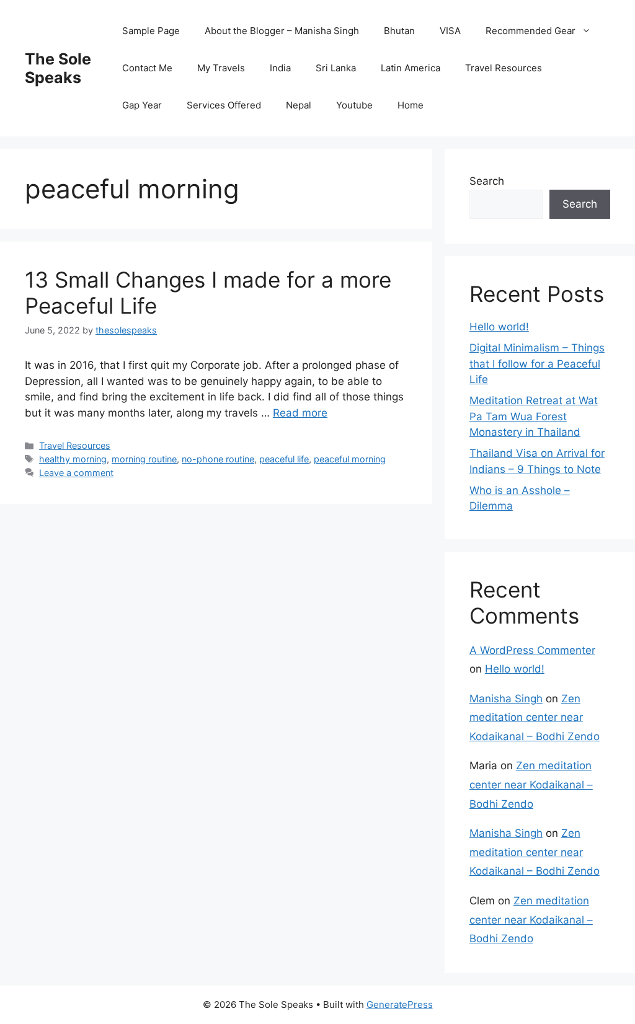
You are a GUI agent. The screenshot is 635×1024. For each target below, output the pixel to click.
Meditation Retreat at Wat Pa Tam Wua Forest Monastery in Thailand (533, 416)
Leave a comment (76, 472)
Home (410, 105)
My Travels (221, 68)
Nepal (298, 105)
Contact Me (147, 68)
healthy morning (73, 459)
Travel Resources (503, 68)
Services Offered (224, 105)
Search (486, 181)
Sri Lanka (336, 68)
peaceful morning (350, 459)
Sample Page (151, 31)
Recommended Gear (530, 31)
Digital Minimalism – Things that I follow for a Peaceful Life (537, 364)
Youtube (354, 105)
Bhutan (399, 31)
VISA (450, 31)
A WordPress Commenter (532, 650)
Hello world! (499, 326)
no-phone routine (218, 459)
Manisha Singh (506, 698)
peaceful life (284, 459)
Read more (300, 413)
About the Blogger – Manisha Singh (282, 31)
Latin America (410, 68)
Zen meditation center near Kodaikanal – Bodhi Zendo (534, 717)
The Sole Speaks (58, 68)
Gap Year (142, 105)
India (280, 68)
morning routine (144, 459)
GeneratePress (399, 1004)
